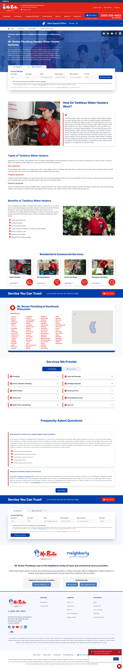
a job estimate (35, 482)
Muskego (43, 320)
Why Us (69, 610)
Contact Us (70, 606)
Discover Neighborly (40, 584)
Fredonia (28, 318)
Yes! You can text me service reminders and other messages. (29, 81)
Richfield (43, 345)
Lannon (28, 341)
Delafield (13, 341)
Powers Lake (44, 341)
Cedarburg (14, 336)
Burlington (14, 328)
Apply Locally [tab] (97, 7)
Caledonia (14, 331)
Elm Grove (14, 346)
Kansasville (29, 336)
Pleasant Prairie (45, 338)
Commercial (37, 67)
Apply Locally (71, 617)
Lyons (27, 343)
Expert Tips (97, 606)
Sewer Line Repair (71, 277)
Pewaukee (44, 336)
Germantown (30, 321)
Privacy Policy (42, 84)
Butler (13, 330)
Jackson (28, 335)
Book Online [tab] (92, 15)
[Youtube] (112, 34)
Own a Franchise (72, 613)
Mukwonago (44, 318)
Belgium (13, 320)
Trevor (57, 330)
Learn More (13, 283)
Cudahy (13, 340)
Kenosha (28, 338)
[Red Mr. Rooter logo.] (45, 554)
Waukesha (59, 338)
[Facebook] (104, 34)
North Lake (44, 328)
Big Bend (13, 323)
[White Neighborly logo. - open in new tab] (5, 1)
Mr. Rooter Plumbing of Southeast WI (21, 476)
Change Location (27, 9)
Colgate (13, 338)
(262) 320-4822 (18, 611)
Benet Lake (14, 321)
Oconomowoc (45, 333)
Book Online (109, 293)
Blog (95, 602)
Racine (43, 343)
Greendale (29, 325)
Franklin (13, 348)
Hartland (28, 330)
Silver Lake (59, 320)
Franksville (29, 316)
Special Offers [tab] (108, 7)
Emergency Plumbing (99, 277)
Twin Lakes (59, 331)
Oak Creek (44, 331)
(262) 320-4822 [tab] (111, 15)
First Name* (14, 74)
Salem (57, 316)
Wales (57, 335)
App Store (73, 584)
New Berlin (44, 323)
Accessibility (56, 655)
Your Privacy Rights (84, 655)
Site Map (96, 613)
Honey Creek (29, 331)
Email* (41, 74)
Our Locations (98, 610)
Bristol (13, 325)
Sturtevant (59, 326)
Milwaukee (44, 316)
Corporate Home (99, 617)
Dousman (14, 343)
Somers (58, 323)
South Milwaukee (60, 325)
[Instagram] (116, 34)
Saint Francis (44, 348)
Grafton (28, 323)
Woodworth (59, 343)
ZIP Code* (87, 74)
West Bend (59, 340)
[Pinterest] (108, 34)
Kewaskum (29, 340)
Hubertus (28, 333)
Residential (18, 67)
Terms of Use (36, 655)
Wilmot (58, 341)
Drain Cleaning (15, 277)
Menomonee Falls (31, 345)
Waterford (58, 336)
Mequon (28, 346)
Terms (35, 84)
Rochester (44, 346)
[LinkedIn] (120, 34)
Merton (28, 348)
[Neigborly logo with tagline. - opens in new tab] (78, 554)
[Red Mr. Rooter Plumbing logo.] (21, 602)
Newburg (43, 326)
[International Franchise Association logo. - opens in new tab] (11, 632)
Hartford (28, 328)
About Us (70, 602)
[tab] (32, 16)
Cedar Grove (15, 335)
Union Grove (59, 333)
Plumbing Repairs (43, 277)
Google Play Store (89, 584)
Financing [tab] (117, 7)
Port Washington (46, 340)
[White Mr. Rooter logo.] (10, 7)
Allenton (13, 316)
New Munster (44, 325)
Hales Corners (30, 326)
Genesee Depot (30, 320)
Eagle (12, 345)
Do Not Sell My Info (68, 655)
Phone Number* (59, 74)
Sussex (58, 328)
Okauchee (44, 335)
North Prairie (44, 330)
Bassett (13, 318)
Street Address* (73, 74)
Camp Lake (14, 333)
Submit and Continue (105, 77)
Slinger (58, 321)
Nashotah (43, 321)
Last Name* (28, 74)
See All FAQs (61, 490)
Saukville (58, 318)
